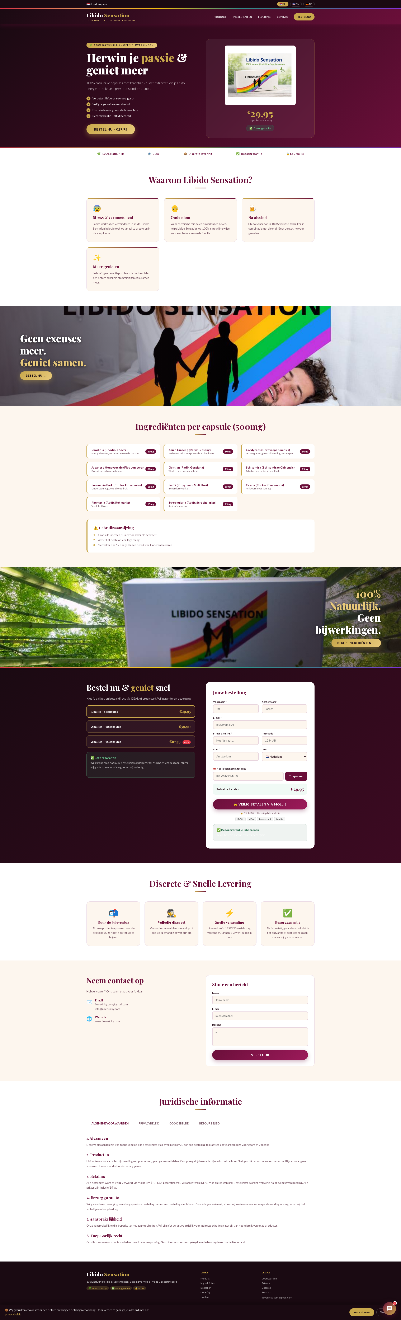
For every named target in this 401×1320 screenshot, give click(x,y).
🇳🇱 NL (282, 4)
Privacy (266, 1283)
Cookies (266, 1287)
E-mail (215, 1008)
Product (220, 16)
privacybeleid (13, 1314)
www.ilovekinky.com (107, 1021)
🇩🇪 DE (309, 4)
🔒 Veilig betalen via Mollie (260, 804)
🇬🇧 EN (295, 4)
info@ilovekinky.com (107, 1009)
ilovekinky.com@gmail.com (111, 1004)
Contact (283, 16)
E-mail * (217, 717)
